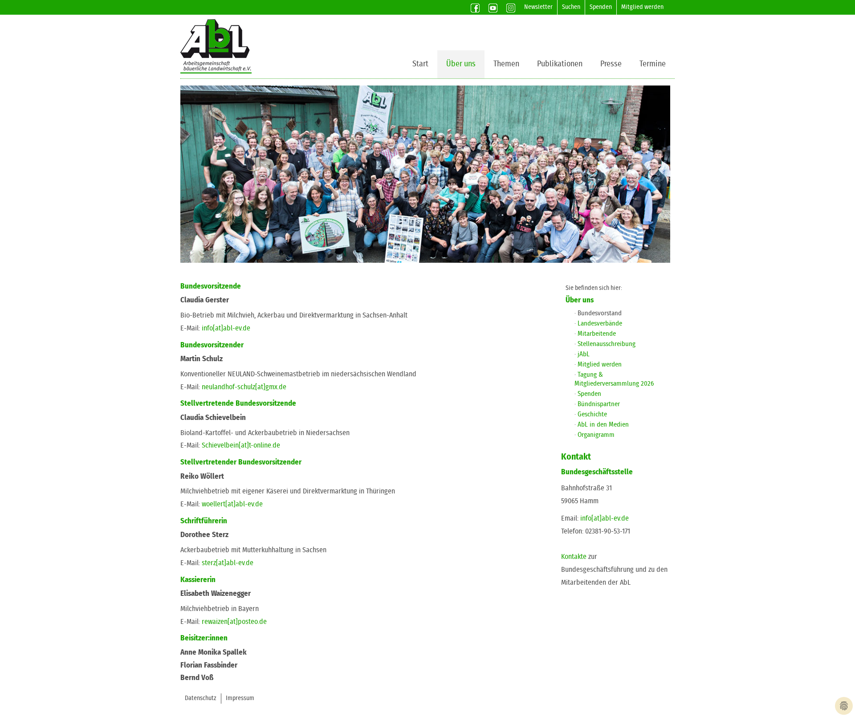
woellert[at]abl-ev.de (232, 504)
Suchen (571, 7)
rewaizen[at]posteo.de (234, 621)
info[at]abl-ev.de (226, 328)
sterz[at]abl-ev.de (227, 562)
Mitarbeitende (597, 333)
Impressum (240, 698)
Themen (506, 64)
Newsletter (538, 7)
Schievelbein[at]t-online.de (241, 445)
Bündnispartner (599, 404)
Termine (652, 64)
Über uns (461, 64)
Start (420, 64)
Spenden (601, 7)
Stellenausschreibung (606, 344)
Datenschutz (200, 698)
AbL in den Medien (603, 424)
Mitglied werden (642, 7)
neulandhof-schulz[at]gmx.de (244, 387)
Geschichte (592, 414)
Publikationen (559, 64)
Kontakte (573, 556)
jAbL (584, 354)
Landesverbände (600, 323)
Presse (611, 64)
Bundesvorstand (600, 313)
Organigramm (596, 435)
